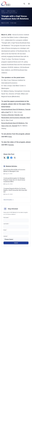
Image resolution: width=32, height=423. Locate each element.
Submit (16, 243)
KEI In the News (11, 11)
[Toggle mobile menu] (29, 3)
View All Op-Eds (7, 199)
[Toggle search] (24, 4)
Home (3, 11)
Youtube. (11, 145)
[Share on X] (4, 158)
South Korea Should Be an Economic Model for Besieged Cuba (14, 170)
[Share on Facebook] (11, 158)
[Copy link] (15, 158)
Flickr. (10, 137)
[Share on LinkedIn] (8, 158)
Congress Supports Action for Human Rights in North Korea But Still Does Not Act (15, 190)
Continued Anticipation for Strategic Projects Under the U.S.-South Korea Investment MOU (14, 179)
